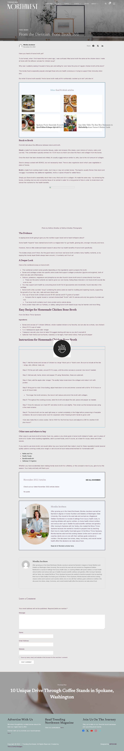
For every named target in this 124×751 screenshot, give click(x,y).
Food (21, 30)
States (76, 4)
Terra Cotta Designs (15, 746)
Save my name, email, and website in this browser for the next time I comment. (44, 657)
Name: (21, 632)
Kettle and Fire (27, 453)
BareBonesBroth (28, 458)
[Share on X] (98, 46)
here (9, 733)
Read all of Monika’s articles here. (62, 546)
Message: (22, 613)
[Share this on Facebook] (93, 46)
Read (57, 4)
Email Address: (24, 641)
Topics (66, 4)
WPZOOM (112, 744)
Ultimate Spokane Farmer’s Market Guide (94, 127)
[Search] (105, 3)
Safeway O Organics (29, 461)
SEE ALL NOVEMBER (93, 480)
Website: (22, 649)
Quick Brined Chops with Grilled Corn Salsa (53, 127)
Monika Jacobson (29, 44)
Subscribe (49, 4)
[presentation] (28, 103)
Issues (25, 30)
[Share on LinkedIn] (102, 46)
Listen (86, 4)
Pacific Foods (26, 456)
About (93, 4)
